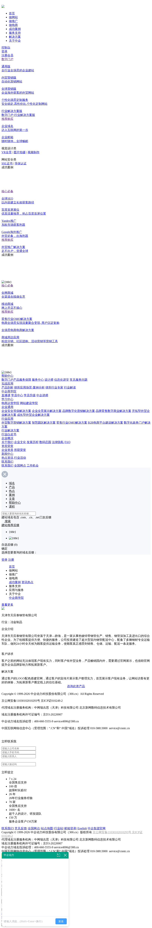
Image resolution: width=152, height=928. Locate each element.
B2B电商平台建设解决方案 (105, 422)
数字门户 (7, 59)
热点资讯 (7, 457)
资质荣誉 (7, 446)
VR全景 (6, 152)
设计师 (48, 379)
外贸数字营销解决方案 (16, 422)
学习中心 (7, 399)
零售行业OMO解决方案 (71, 422)
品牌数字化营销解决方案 (78, 410)
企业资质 (7, 449)
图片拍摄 (20, 152)
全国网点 (20, 465)
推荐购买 (7, 118)
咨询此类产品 (76, 686)
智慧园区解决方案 (44, 422)
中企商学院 (8, 391)
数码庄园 (45, 442)
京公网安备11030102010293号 (112, 832)
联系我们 (7, 461)
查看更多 (7, 604)
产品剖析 (7, 387)
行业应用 (7, 418)
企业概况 (7, 438)
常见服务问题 (78, 379)
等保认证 (21, 163)
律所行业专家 (54, 387)
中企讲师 (42, 395)
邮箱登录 (70, 828)
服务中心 (38, 379)
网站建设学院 (29, 403)
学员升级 (30, 395)
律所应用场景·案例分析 (29, 387)
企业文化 (20, 442)
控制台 (5, 47)
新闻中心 (7, 453)
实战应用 (7, 383)
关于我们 (7, 442)
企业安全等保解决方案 (16, 410)
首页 (12, 13)
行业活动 (20, 457)
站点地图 (47, 828)
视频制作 (33, 152)
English (81, 828)
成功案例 (15, 28)
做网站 (13, 17)
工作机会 (33, 465)
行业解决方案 (10, 430)
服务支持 (15, 32)
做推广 (13, 21)
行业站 (58, 828)
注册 (11, 559)
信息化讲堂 (61, 379)
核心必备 (7, 191)
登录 (4, 51)
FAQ (67, 442)
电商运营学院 (10, 403)
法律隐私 (58, 442)
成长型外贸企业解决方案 (33, 414)
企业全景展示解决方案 (47, 410)
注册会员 (7, 55)
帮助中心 (7, 375)
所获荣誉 (20, 449)
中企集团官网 (96, 828)
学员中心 (17, 395)
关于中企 (15, 40)
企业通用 (7, 407)
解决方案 (15, 36)
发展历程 (33, 442)
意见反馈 (21, 828)
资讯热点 (27, 582)
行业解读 (70, 387)
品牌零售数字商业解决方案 (113, 410)
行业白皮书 (8, 434)
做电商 (13, 25)
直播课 (5, 395)
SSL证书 (7, 163)
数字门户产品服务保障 (16, 379)
